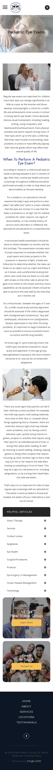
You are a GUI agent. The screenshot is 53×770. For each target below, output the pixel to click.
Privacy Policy (33, 756)
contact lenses (15, 536)
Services (26, 711)
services (11, 528)
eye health (12, 551)
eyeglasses (12, 543)
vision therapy (14, 520)
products (11, 567)
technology (13, 590)
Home (26, 701)
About (26, 706)
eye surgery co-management (22, 575)
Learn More (26, 622)
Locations (26, 717)
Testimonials (26, 722)
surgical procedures (17, 559)
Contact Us (26, 666)
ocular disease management (21, 582)
